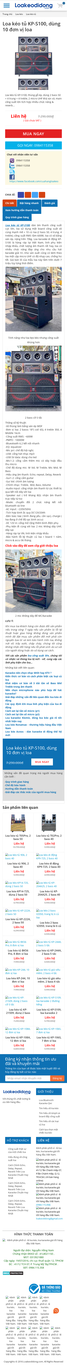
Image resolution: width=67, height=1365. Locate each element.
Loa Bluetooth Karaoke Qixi (46, 1102)
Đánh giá (49, 203)
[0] (60, 5)
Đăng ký (57, 1078)
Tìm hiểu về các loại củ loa (49, 1123)
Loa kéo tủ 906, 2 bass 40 (18, 865)
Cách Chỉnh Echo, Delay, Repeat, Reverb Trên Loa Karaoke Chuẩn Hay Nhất (18, 1171)
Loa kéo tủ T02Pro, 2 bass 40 (49, 837)
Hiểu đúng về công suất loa (17, 1158)
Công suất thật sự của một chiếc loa (17, 1150)
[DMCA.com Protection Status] (13, 1273)
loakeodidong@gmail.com (49, 1218)
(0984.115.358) (43, 1204)
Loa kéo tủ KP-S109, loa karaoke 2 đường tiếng (49, 1013)
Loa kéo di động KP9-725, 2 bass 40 (48, 865)
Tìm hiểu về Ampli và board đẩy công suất (49, 1115)
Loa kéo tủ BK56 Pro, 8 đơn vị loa (18, 952)
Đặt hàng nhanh (29, 203)
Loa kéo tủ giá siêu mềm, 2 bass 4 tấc (49, 980)
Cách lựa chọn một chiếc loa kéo (48, 1131)
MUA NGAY (33, 133)
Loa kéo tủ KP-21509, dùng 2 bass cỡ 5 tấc (18, 1013)
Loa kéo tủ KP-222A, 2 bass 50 (18, 920)
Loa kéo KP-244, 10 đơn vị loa (18, 980)
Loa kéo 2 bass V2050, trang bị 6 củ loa (49, 926)
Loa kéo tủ (31, 14)
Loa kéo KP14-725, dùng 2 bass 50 (18, 893)
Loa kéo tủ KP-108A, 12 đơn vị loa (18, 1039)
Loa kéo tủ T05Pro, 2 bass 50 (18, 837)
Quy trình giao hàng (17, 217)
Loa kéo (19, 14)
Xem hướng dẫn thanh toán (21, 210)
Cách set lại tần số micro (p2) (22, 714)
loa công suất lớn (38, 655)
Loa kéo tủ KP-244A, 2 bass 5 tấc (49, 952)
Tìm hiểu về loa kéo (49, 1108)
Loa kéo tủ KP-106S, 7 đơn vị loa (49, 1039)
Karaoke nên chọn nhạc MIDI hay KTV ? (28, 672)
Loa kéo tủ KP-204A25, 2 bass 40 (49, 893)
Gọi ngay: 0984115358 (35, 145)
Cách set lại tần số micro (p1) (22, 710)
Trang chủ (7, 14)
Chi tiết (9, 203)
